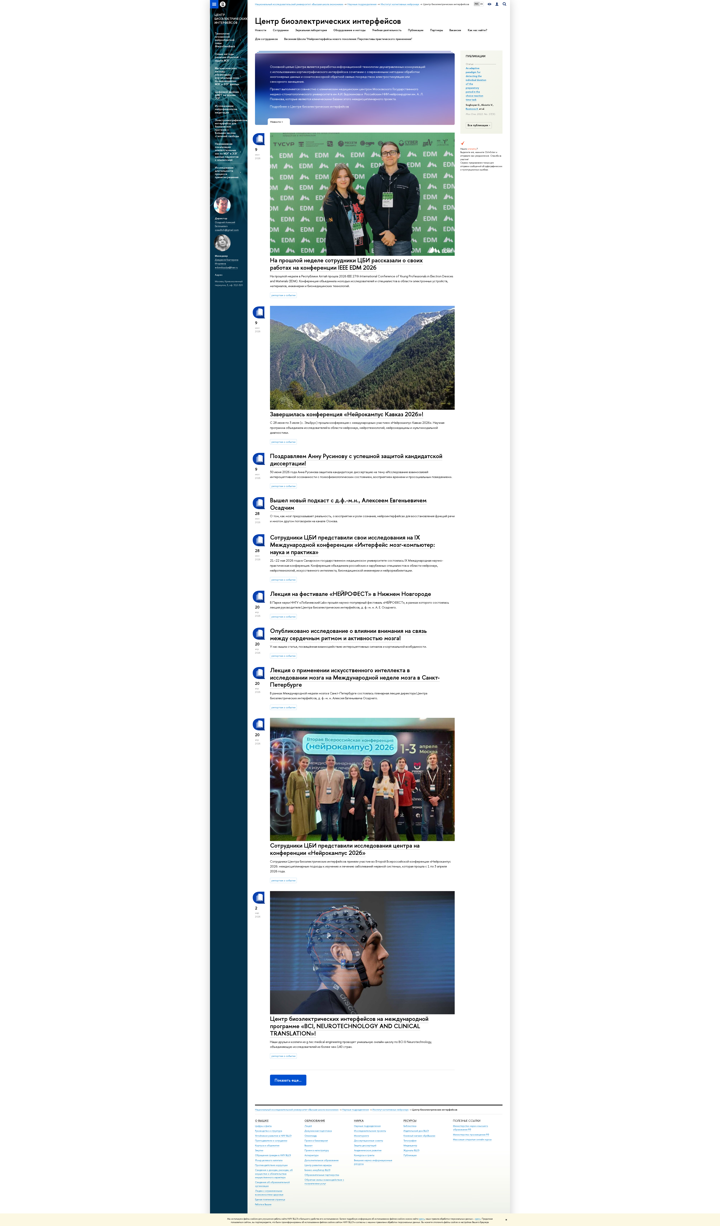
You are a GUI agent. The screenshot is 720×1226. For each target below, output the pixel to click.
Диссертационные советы (368, 1140)
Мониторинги (361, 1135)
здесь (421, 1218)
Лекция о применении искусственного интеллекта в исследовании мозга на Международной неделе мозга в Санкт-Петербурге (355, 677)
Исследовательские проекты (370, 1130)
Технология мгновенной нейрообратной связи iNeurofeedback (225, 40)
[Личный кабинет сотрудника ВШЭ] (497, 4)
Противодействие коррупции (271, 1165)
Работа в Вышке (263, 1204)
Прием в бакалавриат (316, 1140)
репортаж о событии (284, 295)
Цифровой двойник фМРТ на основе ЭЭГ (227, 95)
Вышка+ (308, 1145)
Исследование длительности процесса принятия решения (226, 172)
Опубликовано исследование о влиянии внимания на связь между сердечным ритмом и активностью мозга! (348, 634)
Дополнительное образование (321, 1160)
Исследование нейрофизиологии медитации (226, 109)
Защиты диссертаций (365, 1145)
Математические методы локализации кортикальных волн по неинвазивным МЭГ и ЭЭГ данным (227, 76)
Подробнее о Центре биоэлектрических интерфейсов (309, 106)
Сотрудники (281, 30)
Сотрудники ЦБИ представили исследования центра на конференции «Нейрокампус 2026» (345, 849)
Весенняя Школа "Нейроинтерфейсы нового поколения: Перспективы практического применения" (348, 39)
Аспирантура (311, 1155)
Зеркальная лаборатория (311, 30)
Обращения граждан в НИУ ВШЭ (273, 1155)
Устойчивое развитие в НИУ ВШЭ (273, 1135)
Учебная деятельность (386, 30)
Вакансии (455, 30)
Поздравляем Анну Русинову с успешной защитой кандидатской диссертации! (356, 459)
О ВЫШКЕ (261, 1121)
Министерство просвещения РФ (471, 1134)
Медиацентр (410, 1145)
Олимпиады (310, 1135)
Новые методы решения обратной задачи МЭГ (226, 57)
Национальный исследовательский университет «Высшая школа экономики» (297, 1109)
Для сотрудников (266, 39)
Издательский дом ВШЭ (416, 1130)
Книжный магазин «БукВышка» (419, 1135)
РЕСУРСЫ (410, 1121)
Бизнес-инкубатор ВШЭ (317, 1170)
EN (481, 4)
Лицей (308, 1126)
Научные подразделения (355, 1109)
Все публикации (478, 125)
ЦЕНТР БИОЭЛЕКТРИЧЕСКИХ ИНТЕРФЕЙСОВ (231, 19)
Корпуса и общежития (267, 1145)
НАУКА (359, 1121)
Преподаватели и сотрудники (271, 1140)
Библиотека (410, 1126)
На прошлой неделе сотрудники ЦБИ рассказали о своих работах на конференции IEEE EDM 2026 (346, 264)
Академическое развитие (368, 1150)
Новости (260, 30)
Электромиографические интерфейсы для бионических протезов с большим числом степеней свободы (229, 128)
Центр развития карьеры (318, 1165)
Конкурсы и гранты (364, 1155)
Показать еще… (288, 1080)
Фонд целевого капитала (268, 1160)
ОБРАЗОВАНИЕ (314, 1121)
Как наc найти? (477, 30)
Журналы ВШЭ (411, 1150)
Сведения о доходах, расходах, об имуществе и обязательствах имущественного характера (274, 1173)
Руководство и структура (268, 1130)
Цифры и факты (263, 1126)
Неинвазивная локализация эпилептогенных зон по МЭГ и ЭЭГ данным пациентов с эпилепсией (226, 152)
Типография (410, 1140)
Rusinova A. (472, 108)
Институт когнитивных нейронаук (390, 1109)
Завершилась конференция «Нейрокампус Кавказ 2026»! (346, 414)
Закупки (259, 1150)
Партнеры (436, 30)
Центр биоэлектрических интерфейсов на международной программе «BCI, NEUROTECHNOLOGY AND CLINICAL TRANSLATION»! (349, 1025)
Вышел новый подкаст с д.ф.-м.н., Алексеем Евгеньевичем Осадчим (348, 504)
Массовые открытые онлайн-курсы (472, 1139)
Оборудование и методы (349, 30)
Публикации (415, 30)
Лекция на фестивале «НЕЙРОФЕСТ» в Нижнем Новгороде (350, 594)
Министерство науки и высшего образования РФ (470, 1127)
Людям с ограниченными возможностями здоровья (269, 1192)
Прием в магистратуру (316, 1150)
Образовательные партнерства (321, 1174)
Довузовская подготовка (318, 1130)
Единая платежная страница (270, 1199)
